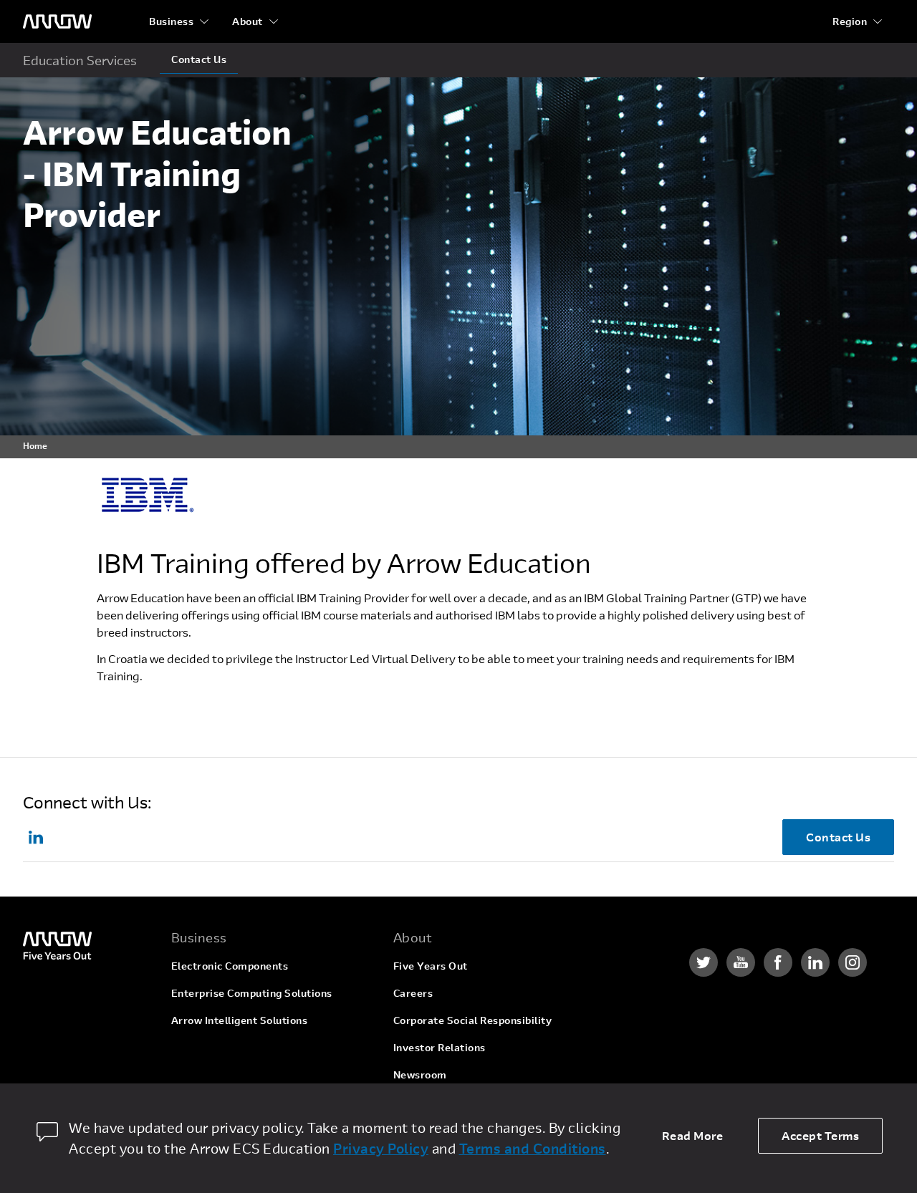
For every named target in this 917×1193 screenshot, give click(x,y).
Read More (693, 1135)
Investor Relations (439, 1047)
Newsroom (420, 1074)
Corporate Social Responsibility (472, 1020)
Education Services (80, 60)
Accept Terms (820, 1135)
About (247, 21)
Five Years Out (430, 965)
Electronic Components (230, 965)
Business (171, 21)
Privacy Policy (380, 1148)
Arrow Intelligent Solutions (239, 1020)
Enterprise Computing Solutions (251, 993)
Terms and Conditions (532, 1148)
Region (849, 21)
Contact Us (198, 59)
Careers (413, 993)
